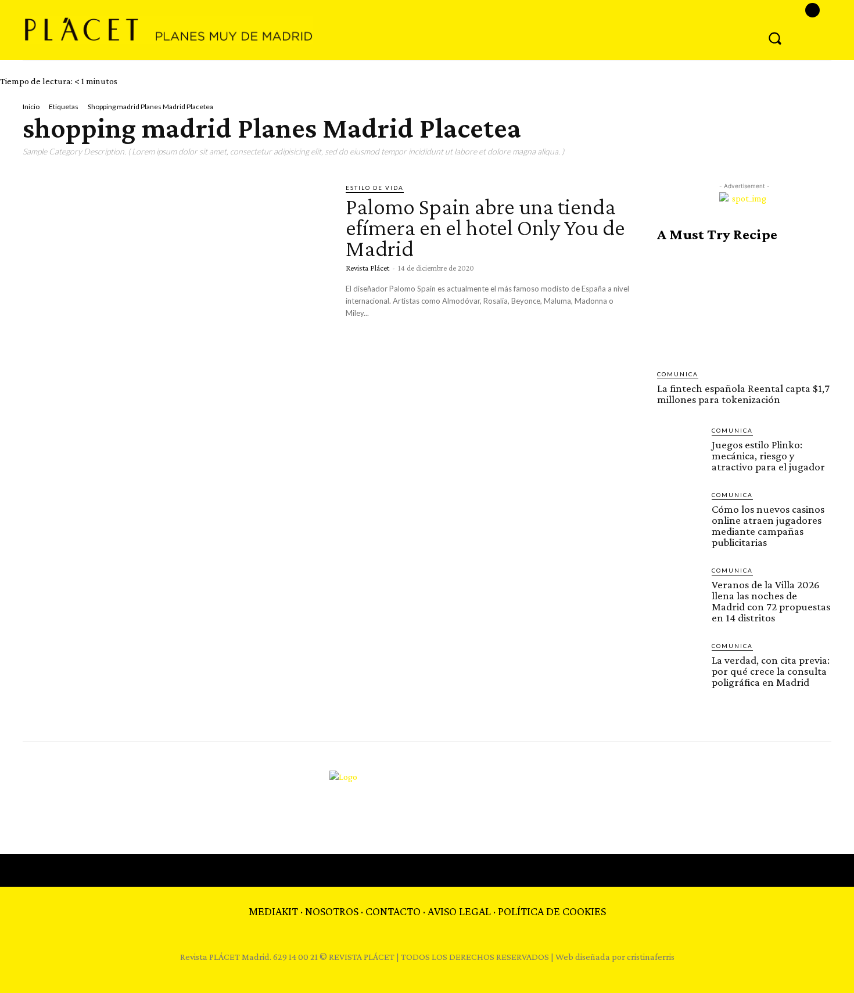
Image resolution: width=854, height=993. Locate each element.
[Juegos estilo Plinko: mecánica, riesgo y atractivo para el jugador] (679, 448)
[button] (775, 37)
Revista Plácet (367, 267)
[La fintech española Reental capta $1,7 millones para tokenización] (744, 306)
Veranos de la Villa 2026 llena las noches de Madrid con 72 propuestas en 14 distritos (771, 601)
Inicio (31, 106)
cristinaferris (650, 957)
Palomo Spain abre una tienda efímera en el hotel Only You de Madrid (485, 227)
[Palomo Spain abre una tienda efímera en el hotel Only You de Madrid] (175, 272)
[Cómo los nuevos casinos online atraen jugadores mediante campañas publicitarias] (679, 512)
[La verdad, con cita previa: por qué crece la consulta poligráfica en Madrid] (679, 663)
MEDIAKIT (273, 911)
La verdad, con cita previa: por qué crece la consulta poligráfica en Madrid (771, 671)
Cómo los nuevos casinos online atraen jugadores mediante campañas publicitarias (768, 525)
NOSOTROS (331, 911)
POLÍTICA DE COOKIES (552, 911)
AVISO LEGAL (459, 911)
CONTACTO (393, 911)
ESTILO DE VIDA (375, 187)
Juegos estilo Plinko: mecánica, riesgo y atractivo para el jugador (768, 455)
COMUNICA (677, 373)
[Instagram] (812, 10)
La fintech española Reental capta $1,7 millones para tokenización (743, 393)
